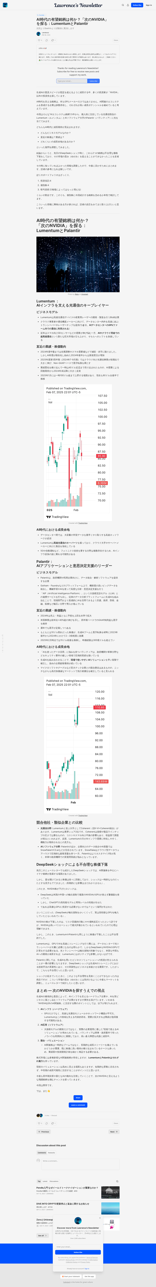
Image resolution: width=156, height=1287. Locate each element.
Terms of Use (70, 1260)
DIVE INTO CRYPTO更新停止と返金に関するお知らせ (62, 1203)
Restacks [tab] (51, 1153)
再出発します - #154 (44, 1207)
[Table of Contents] (2, 643)
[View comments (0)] (46, 40)
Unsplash (84, 294)
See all (41, 1235)
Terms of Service (92, 1257)
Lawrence (45, 33)
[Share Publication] (128, 5)
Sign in (149, 5)
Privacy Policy (85, 1262)
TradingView (82, 523)
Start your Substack (72, 1276)
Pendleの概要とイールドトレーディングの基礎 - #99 (56, 1191)
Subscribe (137, 5)
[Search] (123, 5)
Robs (77, 294)
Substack (66, 1282)
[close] (100, 1218)
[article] (78, 1192)
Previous (45, 1132)
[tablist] (46, 1152)
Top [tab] (39, 1181)
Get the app (89, 1276)
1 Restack (54, 1115)
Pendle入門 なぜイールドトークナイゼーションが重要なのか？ (67, 1187)
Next (112, 1132)
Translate (41, 15)
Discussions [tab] (54, 1181)
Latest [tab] (45, 1181)
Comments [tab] (42, 1153)
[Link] (33, 225)
